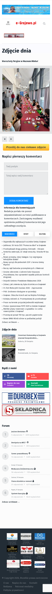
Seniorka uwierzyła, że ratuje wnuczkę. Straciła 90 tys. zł (26, 253)
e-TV (34, 376)
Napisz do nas (13, 384)
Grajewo (21, 350)
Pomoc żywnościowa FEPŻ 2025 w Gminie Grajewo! (24, 306)
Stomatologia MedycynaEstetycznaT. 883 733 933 (13, 570)
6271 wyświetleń (33, 485)
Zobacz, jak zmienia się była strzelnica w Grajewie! (24, 284)
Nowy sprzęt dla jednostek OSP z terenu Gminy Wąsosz (23, 263)
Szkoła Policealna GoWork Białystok (26, 569)
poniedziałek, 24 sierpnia (28, 353)
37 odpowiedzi (17, 485)
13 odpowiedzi (17, 446)
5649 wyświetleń (33, 497)
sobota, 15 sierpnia (17, 477)
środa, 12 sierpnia (16, 465)
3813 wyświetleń (33, 446)
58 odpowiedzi (17, 472)
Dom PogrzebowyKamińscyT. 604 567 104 (12, 555)
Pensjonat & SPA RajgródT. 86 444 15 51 (40, 556)
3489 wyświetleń (33, 457)
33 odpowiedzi (17, 497)
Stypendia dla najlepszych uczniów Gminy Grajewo (24, 242)
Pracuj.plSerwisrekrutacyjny (40, 570)
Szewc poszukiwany (19, 454)
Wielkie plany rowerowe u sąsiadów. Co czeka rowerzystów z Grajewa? (22, 310)
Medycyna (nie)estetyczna (22, 469)
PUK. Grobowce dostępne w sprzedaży (19, 291)
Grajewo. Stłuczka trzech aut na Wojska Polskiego (24, 295)
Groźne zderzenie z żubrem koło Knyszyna (21, 272)
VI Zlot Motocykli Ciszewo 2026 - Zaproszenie (22, 288)
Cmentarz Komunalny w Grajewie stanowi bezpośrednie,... (32, 336)
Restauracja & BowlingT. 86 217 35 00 (26, 542)
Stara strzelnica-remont (21, 481)
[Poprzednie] (4, 139)
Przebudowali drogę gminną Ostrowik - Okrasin (23, 249)
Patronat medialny (24, 586)
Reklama (7, 586)
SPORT (25, 234)
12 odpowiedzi (17, 457)
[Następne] (11, 139)
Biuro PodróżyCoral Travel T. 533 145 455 (12, 542)
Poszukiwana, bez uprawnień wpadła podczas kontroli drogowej (26, 276)
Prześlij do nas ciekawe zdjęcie (26, 147)
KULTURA (42, 234)
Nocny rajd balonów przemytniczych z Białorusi (23, 268)
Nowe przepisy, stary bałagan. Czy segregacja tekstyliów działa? (22, 258)
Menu (8, 24)
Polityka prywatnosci (13, 590)
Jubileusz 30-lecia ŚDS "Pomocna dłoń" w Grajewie (24, 245)
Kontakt (37, 384)
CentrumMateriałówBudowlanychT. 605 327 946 (27, 556)
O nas (6, 583)
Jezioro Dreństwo (18, 432)
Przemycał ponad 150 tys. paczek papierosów (22, 315)
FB (10, 376)
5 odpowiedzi (16, 435)
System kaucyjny (18, 494)
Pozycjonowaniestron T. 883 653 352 (40, 542)
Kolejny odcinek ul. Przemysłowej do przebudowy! (24, 299)
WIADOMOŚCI (10, 234)
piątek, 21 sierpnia (17, 490)
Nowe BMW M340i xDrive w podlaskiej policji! (22, 318)
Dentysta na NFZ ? (18, 443)
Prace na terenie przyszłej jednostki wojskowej (23, 302)
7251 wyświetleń (33, 472)
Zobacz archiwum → (10, 322)
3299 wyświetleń (32, 435)
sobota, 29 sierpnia (25, 341)
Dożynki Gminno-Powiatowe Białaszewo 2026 (22, 281)
